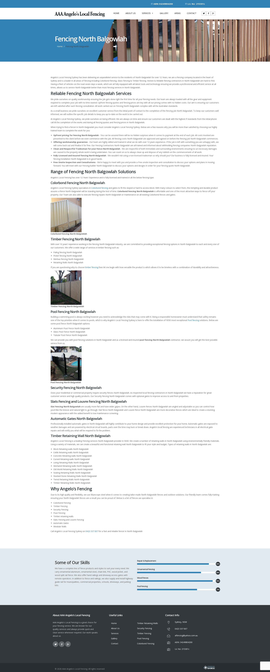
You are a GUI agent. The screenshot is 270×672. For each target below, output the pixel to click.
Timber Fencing (144, 633)
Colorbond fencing (99, 188)
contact (191, 13)
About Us (131, 13)
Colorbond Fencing (145, 643)
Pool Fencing (143, 638)
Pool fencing (193, 320)
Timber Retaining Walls (147, 623)
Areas (178, 13)
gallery (164, 13)
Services (146, 13)
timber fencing (91, 267)
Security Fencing (144, 628)
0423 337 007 (92, 531)
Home (116, 13)
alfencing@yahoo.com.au (186, 635)
